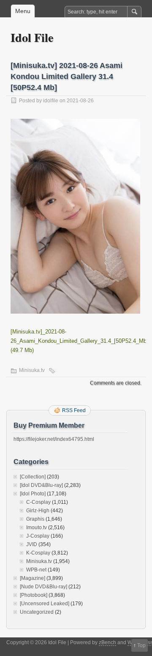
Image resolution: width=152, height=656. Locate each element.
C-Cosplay (38, 502)
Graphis (35, 519)
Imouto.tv (36, 527)
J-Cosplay (37, 536)
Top (141, 645)
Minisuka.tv (32, 370)
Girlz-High (37, 511)
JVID (31, 544)
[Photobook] (33, 595)
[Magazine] (32, 578)
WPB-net (36, 570)
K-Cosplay (38, 553)
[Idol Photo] (33, 494)
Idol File (32, 37)
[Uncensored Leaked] (44, 604)
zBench (107, 642)
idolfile (50, 101)
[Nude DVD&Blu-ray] (43, 587)
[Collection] (33, 477)
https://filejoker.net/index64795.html (54, 439)
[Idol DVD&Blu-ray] (41, 485)
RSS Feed (74, 410)
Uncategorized (37, 612)
